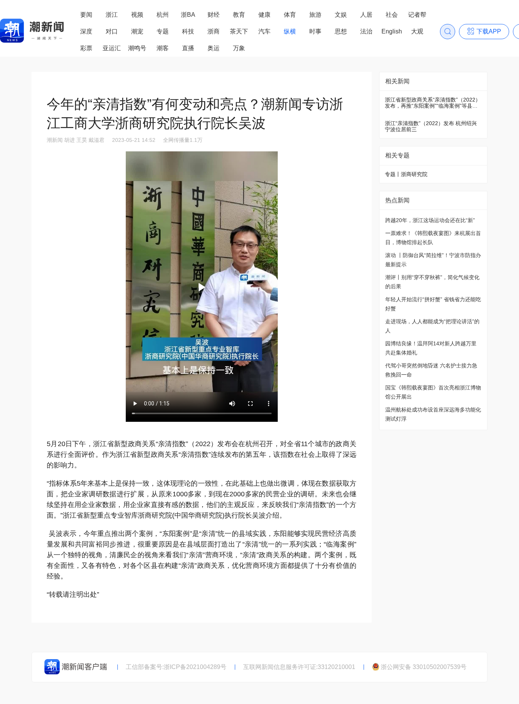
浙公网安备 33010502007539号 (424, 667)
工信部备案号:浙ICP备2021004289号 (176, 667)
